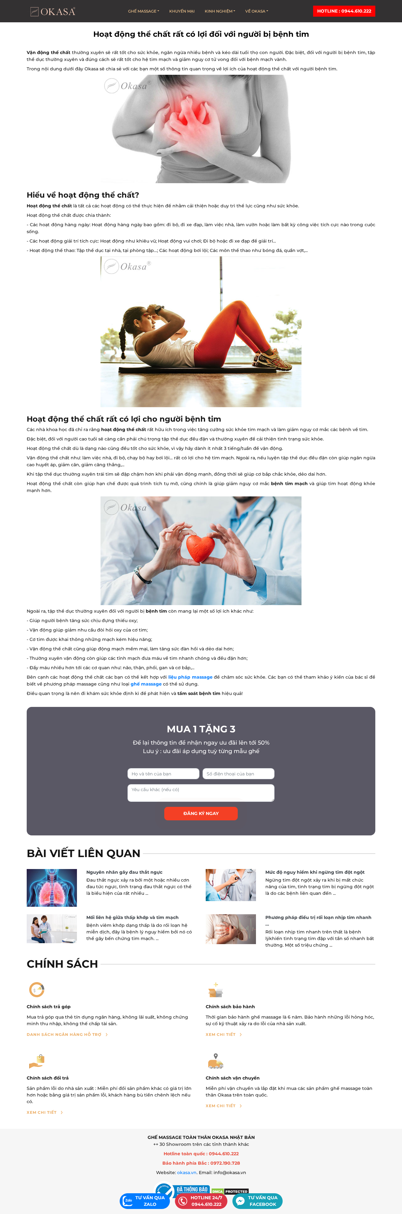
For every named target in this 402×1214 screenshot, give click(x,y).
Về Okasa (255, 11)
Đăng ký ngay (201, 813)
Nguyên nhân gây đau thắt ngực (124, 872)
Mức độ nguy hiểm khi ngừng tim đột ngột (315, 872)
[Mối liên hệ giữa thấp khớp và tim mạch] (52, 928)
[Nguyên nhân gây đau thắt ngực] (52, 888)
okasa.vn (187, 1172)
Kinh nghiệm (218, 11)
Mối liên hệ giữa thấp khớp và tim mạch (132, 917)
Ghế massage (142, 11)
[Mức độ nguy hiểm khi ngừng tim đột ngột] (231, 885)
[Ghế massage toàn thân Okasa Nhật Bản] (52, 11)
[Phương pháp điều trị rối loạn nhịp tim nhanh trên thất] (231, 929)
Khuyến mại (182, 11)
